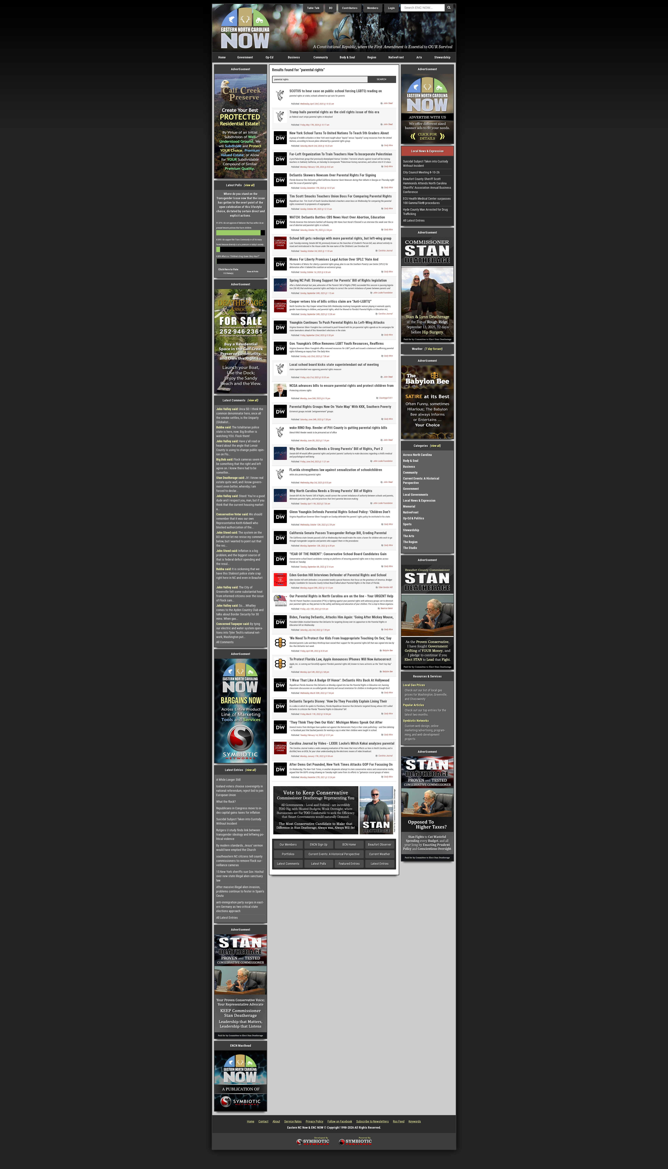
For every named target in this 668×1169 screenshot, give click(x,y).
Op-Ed (269, 57)
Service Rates (293, 1121)
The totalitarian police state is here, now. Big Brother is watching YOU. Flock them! (237, 431)
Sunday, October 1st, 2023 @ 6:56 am (315, 272)
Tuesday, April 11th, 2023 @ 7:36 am (315, 503)
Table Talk (313, 8)
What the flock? (226, 801)
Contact (263, 1121)
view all (249, 185)
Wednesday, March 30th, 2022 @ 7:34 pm (317, 693)
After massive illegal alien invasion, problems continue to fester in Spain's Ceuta (240, 891)
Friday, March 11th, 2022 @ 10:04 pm (315, 714)
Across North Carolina (417, 455)
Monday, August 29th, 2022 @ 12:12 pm (316, 588)
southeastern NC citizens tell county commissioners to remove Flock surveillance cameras (239, 861)
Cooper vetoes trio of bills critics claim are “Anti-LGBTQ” (330, 301)
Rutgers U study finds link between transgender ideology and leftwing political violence (240, 834)
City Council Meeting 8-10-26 (421, 172)
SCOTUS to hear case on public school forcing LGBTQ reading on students (335, 93)
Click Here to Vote (228, 269)
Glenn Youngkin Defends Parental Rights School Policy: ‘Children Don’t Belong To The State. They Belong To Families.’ (339, 514)
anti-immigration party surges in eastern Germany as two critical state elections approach (240, 906)
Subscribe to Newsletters (372, 1121)
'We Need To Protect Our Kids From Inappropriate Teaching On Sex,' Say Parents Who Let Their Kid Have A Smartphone (340, 640)
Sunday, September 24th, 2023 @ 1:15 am (317, 293)
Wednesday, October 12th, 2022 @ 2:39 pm (317, 525)
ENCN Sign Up (318, 844)
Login (391, 8)
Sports (407, 524)
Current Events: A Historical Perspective (334, 854)
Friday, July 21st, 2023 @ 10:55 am (314, 377)
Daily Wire (388, 145)
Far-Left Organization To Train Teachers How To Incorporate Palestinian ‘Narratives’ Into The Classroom (340, 156)
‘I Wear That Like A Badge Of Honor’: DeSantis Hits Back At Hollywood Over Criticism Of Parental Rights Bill (339, 682)
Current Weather (379, 854)
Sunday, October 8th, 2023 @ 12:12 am (316, 209)
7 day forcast (434, 349)
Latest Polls (318, 863)
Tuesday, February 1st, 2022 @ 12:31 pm (316, 735)
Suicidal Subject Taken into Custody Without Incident (238, 821)
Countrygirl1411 (386, 398)
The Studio (410, 548)
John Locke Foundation (383, 293)
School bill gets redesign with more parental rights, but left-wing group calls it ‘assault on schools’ (340, 240)
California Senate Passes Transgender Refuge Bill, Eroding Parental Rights (338, 535)
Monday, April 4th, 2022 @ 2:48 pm (314, 672)
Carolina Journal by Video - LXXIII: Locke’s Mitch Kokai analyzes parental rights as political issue (341, 745)
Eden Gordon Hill (386, 587)
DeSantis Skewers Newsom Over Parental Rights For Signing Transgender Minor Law (332, 177)
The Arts (408, 536)
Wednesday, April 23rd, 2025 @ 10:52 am (317, 104)
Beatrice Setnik (387, 608)
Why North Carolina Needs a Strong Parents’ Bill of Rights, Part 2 (336, 449)
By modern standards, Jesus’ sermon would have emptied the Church (239, 848)
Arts (419, 57)
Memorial (409, 506)
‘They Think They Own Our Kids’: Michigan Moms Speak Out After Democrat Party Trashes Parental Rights (336, 724)
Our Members (288, 844)
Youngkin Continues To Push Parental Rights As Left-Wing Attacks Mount (337, 324)
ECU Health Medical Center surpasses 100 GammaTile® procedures (427, 201)
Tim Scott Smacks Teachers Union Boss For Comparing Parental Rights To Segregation (340, 198)
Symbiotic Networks (416, 721)
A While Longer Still (228, 779)
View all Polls (252, 271)
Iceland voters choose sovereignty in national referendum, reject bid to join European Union (239, 790)
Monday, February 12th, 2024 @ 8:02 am (316, 167)
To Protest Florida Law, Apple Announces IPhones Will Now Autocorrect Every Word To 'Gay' (340, 661)
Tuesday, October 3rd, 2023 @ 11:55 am (316, 251)
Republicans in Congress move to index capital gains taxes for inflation (239, 810)
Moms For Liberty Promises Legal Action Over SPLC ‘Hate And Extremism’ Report (333, 261)
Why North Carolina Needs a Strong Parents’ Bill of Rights (330, 491)
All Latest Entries (227, 917)
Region (371, 57)
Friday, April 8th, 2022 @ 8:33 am (314, 651)
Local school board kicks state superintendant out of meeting (334, 364)
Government (245, 57)
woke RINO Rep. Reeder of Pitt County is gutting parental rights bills (338, 428)
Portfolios (288, 854)
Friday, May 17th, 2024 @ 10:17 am (314, 125)
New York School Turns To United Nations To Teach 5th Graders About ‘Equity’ (339, 135)
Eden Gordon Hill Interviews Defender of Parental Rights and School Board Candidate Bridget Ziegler (337, 577)
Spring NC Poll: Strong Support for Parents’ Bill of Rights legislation (338, 280)
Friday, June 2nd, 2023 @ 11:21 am (314, 461)
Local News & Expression (419, 500)
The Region (410, 542)
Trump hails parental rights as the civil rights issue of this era (334, 112)
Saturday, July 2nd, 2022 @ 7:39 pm (315, 630)
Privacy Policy (314, 1121)
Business (294, 57)
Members (372, 8)
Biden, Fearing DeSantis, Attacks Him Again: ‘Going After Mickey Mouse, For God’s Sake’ (341, 619)
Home (222, 57)
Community (320, 57)
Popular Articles (413, 705)
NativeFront (396, 57)
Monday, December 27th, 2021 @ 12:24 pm (317, 777)
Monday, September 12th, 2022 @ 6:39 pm (317, 546)
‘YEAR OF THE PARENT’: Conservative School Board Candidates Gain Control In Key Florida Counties (338, 556)
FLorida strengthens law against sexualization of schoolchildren (335, 470)
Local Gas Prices (414, 685)
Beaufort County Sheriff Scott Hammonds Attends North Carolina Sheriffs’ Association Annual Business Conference (427, 185)
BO (330, 8)
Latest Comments (288, 863)
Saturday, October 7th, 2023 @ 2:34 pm (316, 230)
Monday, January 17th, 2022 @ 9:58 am (316, 756)
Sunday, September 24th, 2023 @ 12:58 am (317, 314)
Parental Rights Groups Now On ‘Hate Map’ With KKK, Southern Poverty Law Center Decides (340, 409)
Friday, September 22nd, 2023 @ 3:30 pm (317, 335)
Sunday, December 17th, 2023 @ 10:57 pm (317, 188)
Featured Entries (349, 863)
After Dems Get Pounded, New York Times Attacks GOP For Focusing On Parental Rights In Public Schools (341, 766)
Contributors (349, 8)
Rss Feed (398, 1121)
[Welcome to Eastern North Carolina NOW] (245, 28)
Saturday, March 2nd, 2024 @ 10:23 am (316, 146)
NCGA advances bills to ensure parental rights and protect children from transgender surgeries (341, 388)
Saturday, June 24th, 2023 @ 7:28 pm (315, 419)
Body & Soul (347, 57)
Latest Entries (380, 863)
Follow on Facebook (340, 1121)
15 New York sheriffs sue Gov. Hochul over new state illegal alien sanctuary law (240, 876)
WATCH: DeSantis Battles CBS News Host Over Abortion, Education (337, 217)
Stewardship (442, 57)
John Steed (388, 103)
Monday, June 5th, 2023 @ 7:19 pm (314, 440)
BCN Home (349, 844)
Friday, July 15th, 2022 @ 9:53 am (314, 609)
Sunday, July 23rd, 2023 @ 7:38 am (314, 356)
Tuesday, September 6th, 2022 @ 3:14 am (317, 567)
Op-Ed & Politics (413, 518)
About (276, 1121)
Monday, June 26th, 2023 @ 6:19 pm (315, 398)
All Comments (225, 642)
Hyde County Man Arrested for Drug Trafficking (425, 212)
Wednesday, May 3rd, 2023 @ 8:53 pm (315, 482)
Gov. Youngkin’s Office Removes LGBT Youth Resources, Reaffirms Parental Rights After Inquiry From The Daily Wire (336, 345)
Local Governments (415, 494)
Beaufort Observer (379, 844)
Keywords (415, 1121)
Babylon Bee (388, 650)
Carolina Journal (386, 250)
